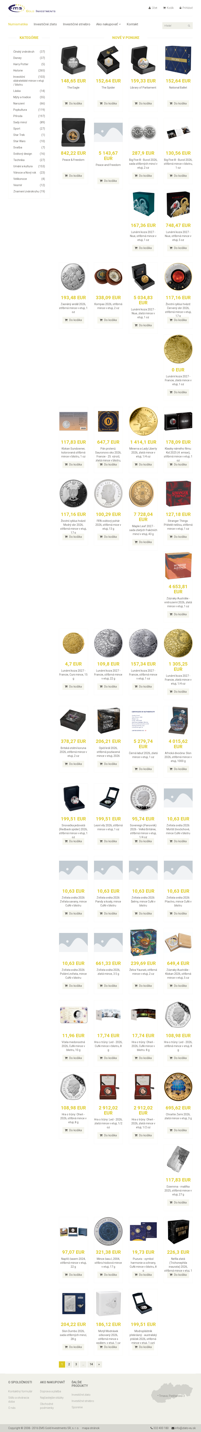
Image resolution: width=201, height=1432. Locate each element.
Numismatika (18, 24)
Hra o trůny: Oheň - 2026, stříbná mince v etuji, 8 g (73, 1118)
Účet (154, 7)
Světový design (29, 153)
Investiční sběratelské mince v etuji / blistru (29, 80)
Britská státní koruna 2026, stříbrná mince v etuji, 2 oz (73, 751)
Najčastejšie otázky (52, 1397)
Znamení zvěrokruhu (29, 191)
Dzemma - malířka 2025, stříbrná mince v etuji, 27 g (178, 1190)
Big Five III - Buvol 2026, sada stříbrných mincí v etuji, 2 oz (143, 163)
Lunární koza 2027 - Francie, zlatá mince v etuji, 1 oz (178, 380)
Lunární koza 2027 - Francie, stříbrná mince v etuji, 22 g (108, 674)
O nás (12, 1407)
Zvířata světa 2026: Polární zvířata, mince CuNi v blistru (73, 973)
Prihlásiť (187, 7)
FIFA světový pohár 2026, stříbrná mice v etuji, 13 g (108, 524)
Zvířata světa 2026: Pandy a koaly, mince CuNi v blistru (108, 901)
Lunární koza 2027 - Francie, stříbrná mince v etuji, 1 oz (143, 674)
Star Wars (29, 141)
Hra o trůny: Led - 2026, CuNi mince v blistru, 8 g (108, 1046)
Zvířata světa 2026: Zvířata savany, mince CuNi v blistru (73, 901)
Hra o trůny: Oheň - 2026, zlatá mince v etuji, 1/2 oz (143, 1123)
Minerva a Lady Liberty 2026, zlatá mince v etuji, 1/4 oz (143, 452)
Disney (29, 57)
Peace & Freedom (73, 159)
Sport (29, 128)
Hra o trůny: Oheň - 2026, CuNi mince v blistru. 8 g (143, 1046)
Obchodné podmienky (47, 1405)
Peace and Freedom (108, 164)
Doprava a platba (50, 1391)
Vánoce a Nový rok (29, 172)
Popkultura (29, 109)
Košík (170, 7)
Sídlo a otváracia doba (18, 1399)
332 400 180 (161, 1428)
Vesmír (29, 185)
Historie (29, 70)
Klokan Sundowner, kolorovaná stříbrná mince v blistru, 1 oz (73, 452)
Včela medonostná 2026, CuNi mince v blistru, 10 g (73, 1046)
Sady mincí (29, 122)
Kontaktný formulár (20, 1391)
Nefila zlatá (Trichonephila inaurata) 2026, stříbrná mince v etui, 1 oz (178, 1266)
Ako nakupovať (107, 24)
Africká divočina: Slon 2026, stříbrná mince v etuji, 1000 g (178, 757)
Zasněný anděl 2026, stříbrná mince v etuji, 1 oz (73, 308)
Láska (29, 90)
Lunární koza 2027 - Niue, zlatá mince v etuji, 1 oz (143, 313)
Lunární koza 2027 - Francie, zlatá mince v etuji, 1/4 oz (178, 679)
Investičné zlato (45, 24)
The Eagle (73, 87)
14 (91, 1364)
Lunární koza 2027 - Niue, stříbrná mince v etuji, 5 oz (178, 235)
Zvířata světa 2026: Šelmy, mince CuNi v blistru (143, 901)
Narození (29, 103)
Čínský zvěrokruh (29, 51)
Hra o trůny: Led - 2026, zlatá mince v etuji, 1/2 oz (108, 1123)
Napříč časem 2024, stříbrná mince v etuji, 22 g (73, 1262)
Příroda (29, 116)
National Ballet (178, 87)
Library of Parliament (143, 87)
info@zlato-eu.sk (185, 1428)
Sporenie (77, 1407)
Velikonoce (29, 178)
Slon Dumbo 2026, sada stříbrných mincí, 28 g (73, 1335)
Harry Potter (29, 64)
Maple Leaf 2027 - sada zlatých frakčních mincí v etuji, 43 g (143, 530)
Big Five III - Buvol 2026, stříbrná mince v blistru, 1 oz (178, 163)
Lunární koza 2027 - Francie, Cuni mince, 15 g (73, 674)
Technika (29, 160)
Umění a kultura (29, 166)
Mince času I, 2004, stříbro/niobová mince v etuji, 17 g (108, 1262)
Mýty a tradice (29, 97)
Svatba (29, 147)
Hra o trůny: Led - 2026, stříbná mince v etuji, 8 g (178, 1046)
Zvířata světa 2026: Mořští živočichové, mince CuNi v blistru (178, 829)
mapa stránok (91, 1428)
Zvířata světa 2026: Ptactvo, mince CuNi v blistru (178, 901)
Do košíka (75, 103)
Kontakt (132, 24)
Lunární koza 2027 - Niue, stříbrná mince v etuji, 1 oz (143, 235)
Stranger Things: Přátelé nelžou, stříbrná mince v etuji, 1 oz (178, 524)
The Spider (108, 87)
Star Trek (29, 134)
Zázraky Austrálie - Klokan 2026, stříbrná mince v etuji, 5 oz (178, 973)
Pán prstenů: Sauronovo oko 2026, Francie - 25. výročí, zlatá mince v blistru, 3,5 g (108, 456)
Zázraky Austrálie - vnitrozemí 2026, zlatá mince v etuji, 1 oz (178, 602)
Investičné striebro (76, 24)
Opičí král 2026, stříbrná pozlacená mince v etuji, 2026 (108, 751)
